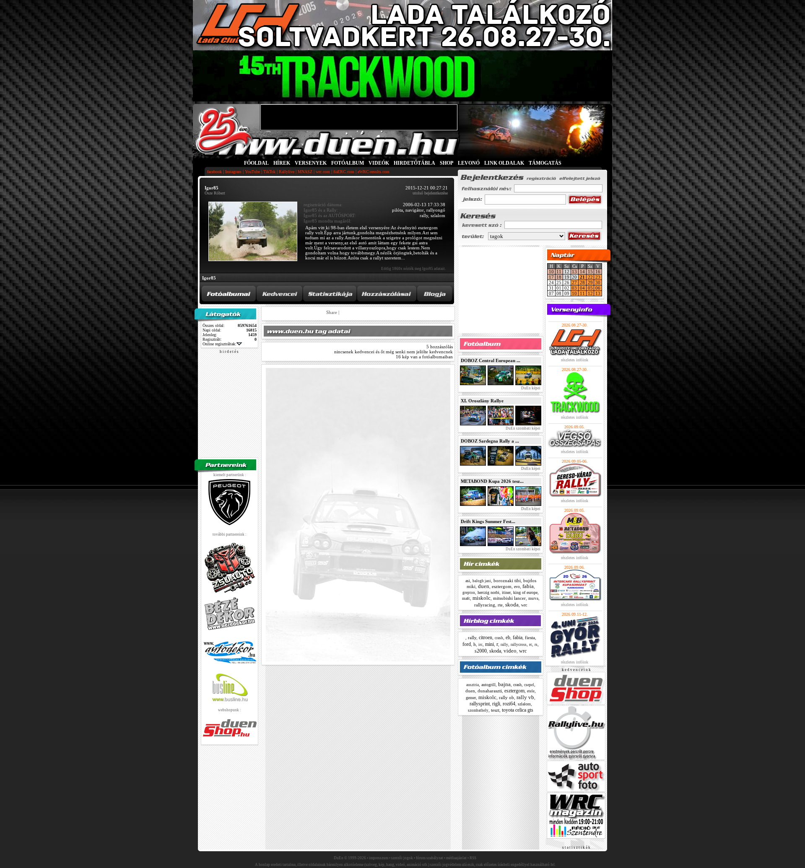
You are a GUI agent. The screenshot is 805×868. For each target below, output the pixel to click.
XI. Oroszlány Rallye (482, 400)
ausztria (472, 685)
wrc (524, 605)
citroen (485, 637)
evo (517, 586)
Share (331, 312)
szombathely (478, 710)
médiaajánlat (456, 858)
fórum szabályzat (429, 858)
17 (551, 277)
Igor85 (209, 277)
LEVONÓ (469, 163)
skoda (512, 604)
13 (574, 271)
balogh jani (482, 581)
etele (531, 691)
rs (536, 645)
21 (582, 277)
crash (499, 638)
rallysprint (480, 704)
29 (590, 282)
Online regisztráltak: (219, 344)
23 (597, 277)
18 (558, 277)
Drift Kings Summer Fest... (488, 521)
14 (582, 271)
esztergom (502, 586)
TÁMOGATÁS (545, 163)
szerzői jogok (402, 858)
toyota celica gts (517, 710)
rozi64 (509, 704)
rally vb (525, 697)
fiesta (530, 637)
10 (551, 271)
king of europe (525, 592)
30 (597, 282)
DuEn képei (530, 388)
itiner (506, 592)
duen (483, 586)
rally (472, 637)
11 (558, 271)
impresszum (378, 858)
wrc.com (323, 171)
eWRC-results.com (374, 171)
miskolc (482, 598)
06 (597, 287)
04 (582, 287)
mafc (466, 598)
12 (590, 293)
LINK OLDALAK (504, 163)
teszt (495, 710)
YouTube (252, 171)
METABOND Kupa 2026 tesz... (492, 481)
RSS (473, 858)
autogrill (488, 684)
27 (574, 282)
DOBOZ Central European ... (490, 360)
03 (574, 287)
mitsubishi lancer (509, 598)
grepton (468, 593)
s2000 (481, 651)
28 (582, 282)
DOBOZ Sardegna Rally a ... (490, 440)
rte (500, 604)
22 (590, 277)
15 (590, 271)
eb (508, 637)
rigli (496, 704)
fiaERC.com (343, 171)
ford (466, 644)
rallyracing (484, 604)
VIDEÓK (379, 163)
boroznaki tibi (507, 580)
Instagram (233, 171)
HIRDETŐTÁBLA (414, 163)
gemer (471, 697)
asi (467, 580)
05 (590, 287)
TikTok (269, 171)
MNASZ (305, 171)
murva (533, 598)
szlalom (524, 704)
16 (597, 271)
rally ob (506, 697)
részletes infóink (574, 360)
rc (530, 644)
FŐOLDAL (256, 163)
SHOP (446, 163)
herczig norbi (488, 592)
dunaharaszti (490, 690)
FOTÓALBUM (347, 163)
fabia (528, 586)
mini (489, 644)
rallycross (519, 645)
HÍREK (281, 163)
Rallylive (286, 171)
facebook (214, 171)
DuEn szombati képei (522, 428)
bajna (504, 684)
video (510, 651)
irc (480, 645)
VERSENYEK (311, 163)
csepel (529, 685)
